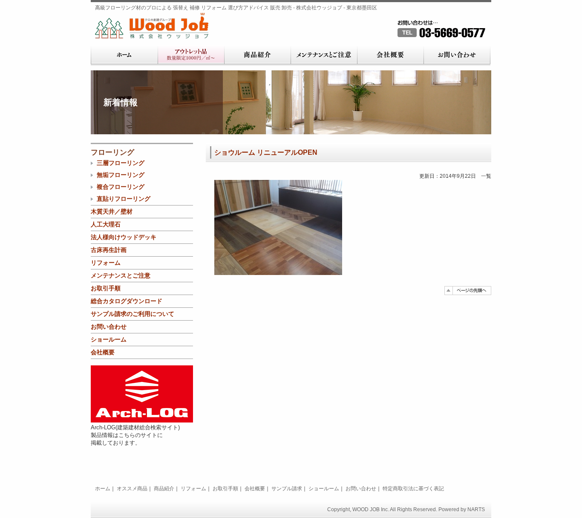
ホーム (124, 55)
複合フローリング (120, 186)
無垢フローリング (120, 174)
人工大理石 (106, 224)
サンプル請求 (286, 489)
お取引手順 (106, 288)
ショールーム (109, 339)
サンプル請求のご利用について (132, 313)
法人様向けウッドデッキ (123, 237)
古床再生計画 (109, 249)
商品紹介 (257, 55)
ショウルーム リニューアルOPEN (265, 152)
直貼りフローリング (123, 198)
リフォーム (106, 262)
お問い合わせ (457, 55)
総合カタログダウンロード (126, 301)
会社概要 (390, 55)
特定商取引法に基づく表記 (413, 489)
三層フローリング (120, 162)
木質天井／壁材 (112, 211)
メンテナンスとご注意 (324, 55)
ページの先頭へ (467, 290)
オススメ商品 (132, 489)
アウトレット (191, 55)
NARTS (476, 509)
